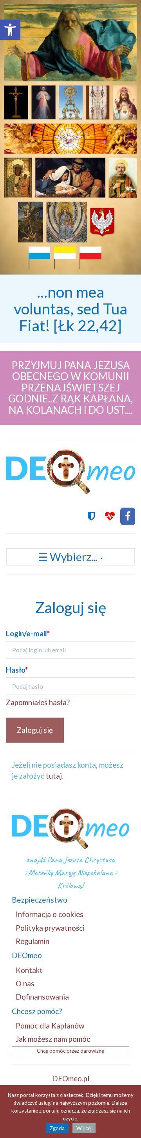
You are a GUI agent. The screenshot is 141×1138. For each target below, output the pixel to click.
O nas (25, 983)
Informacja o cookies (49, 914)
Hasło (17, 669)
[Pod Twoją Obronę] (91, 516)
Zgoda (57, 1128)
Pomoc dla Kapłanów (50, 1025)
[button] (10, 30)
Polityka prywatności (50, 927)
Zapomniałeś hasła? (38, 702)
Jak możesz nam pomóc (53, 1038)
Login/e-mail (28, 633)
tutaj (54, 775)
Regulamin (32, 941)
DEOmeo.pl (70, 1078)
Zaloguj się (35, 729)
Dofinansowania (42, 996)
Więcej (84, 1128)
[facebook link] (127, 516)
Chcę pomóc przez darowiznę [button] (70, 1051)
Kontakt (29, 970)
